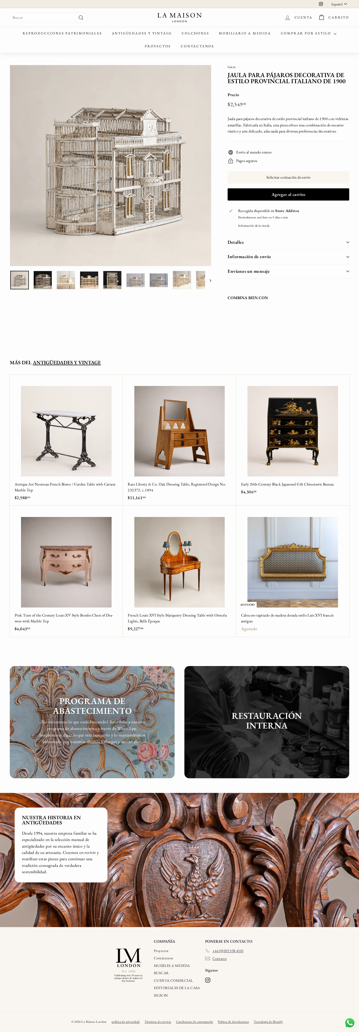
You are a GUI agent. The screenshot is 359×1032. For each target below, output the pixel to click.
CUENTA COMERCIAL (173, 980)
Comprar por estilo (307, 33)
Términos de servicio (158, 1022)
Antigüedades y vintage (142, 33)
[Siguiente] (208, 280)
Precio (233, 94)
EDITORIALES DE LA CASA (177, 987)
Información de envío (249, 256)
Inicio (232, 67)
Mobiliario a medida (245, 33)
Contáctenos (197, 46)
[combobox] (49, 17)
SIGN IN (161, 995)
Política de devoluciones (233, 1022)
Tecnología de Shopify (268, 1022)
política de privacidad (126, 1022)
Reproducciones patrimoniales (62, 33)
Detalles (236, 242)
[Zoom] (110, 165)
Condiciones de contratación (194, 1022)
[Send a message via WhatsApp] (350, 1023)
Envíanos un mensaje (249, 271)
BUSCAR (161, 973)
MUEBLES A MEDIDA (172, 965)
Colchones (195, 33)
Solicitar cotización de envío (288, 177)
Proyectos (158, 46)
